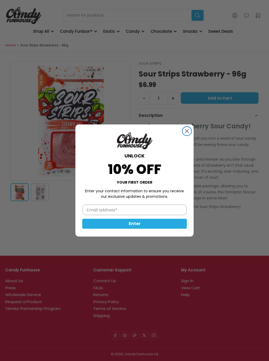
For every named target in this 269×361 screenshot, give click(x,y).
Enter (135, 224)
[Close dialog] (187, 131)
